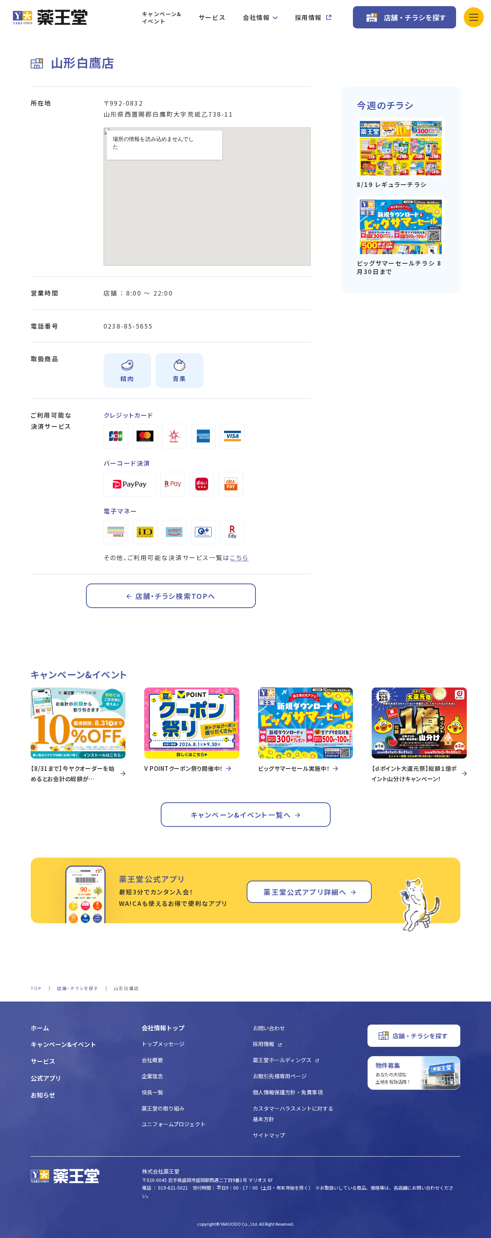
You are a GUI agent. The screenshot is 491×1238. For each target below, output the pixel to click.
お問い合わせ (269, 1028)
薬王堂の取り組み (163, 1108)
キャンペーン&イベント (161, 17)
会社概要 (152, 1060)
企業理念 (152, 1076)
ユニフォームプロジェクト (174, 1124)
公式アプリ (46, 1078)
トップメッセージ (163, 1044)
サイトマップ (269, 1135)
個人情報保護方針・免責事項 (288, 1092)
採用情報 (308, 17)
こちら (239, 557)
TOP (36, 988)
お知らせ (43, 1094)
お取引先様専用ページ (279, 1076)
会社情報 (256, 17)
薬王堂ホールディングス (282, 1060)
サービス (212, 17)
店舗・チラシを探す (415, 17)
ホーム (40, 1027)
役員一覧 (152, 1092)
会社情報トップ (163, 1027)
